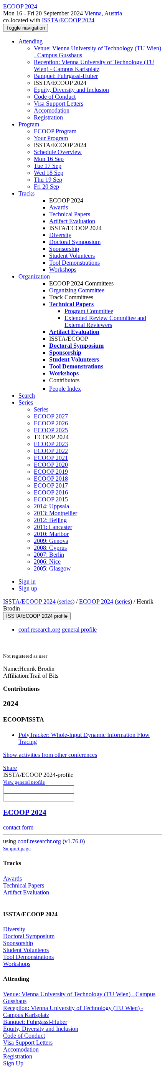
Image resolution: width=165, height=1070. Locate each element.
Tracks (26, 193)
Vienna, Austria (103, 13)
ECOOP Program (55, 131)
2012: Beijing (50, 520)
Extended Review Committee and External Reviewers (105, 321)
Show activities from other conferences (50, 754)
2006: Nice (47, 561)
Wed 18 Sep (48, 172)
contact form (18, 827)
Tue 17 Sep (47, 166)
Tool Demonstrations (74, 262)
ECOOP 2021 (51, 458)
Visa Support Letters (58, 103)
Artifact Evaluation (72, 221)
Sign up (27, 588)
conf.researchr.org (39, 841)
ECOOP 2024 (96, 601)
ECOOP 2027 (51, 416)
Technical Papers (69, 214)
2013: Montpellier (55, 513)
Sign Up (13, 1063)
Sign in (27, 581)
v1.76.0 (73, 841)
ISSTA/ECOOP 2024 (68, 20)
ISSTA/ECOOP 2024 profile (37, 616)
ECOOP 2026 (51, 423)
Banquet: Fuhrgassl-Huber (66, 76)
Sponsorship (64, 249)
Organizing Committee (76, 290)
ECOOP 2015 (51, 499)
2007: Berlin (49, 554)
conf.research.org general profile (57, 629)
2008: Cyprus (50, 547)
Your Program (51, 138)
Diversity (60, 235)
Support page (17, 848)
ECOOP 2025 (51, 430)
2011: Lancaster (53, 527)
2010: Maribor (51, 534)
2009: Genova (51, 540)
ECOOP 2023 (51, 444)
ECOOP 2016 (51, 492)
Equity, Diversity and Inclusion (71, 89)
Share (10, 768)
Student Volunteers (72, 255)
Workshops (62, 269)
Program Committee (88, 311)
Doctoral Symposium (75, 242)
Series (41, 409)
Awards (58, 207)
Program (28, 124)
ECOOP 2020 (51, 464)
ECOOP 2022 (51, 451)
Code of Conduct (55, 96)
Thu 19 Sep (48, 179)
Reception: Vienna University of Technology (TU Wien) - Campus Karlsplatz (94, 65)
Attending (30, 41)
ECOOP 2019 (51, 471)
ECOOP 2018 (51, 478)
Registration (48, 117)
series (66, 601)
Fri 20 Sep (46, 186)
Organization (34, 276)
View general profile (24, 782)
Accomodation (51, 110)
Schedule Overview (58, 152)
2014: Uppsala (51, 506)
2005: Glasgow (52, 568)
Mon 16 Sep (49, 159)
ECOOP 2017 (51, 485)
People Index (65, 388)
